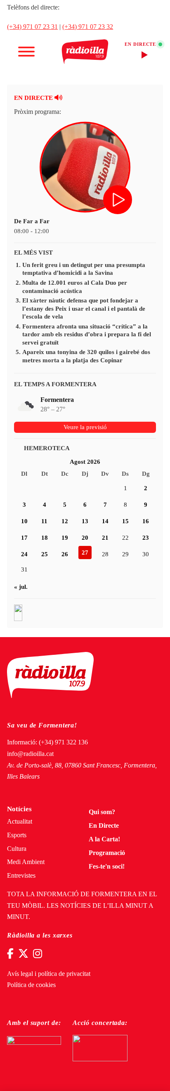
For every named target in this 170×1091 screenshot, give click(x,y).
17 (24, 537)
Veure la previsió (85, 427)
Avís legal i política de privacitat (48, 974)
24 (24, 554)
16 (145, 521)
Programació (107, 853)
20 (85, 537)
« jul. (21, 586)
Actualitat (19, 821)
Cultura (16, 848)
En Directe (104, 825)
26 (64, 554)
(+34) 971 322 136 (63, 742)
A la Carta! (104, 839)
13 (85, 521)
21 (105, 537)
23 (145, 537)
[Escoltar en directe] (118, 200)
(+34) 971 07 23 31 (32, 27)
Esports (16, 835)
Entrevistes (21, 875)
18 (44, 537)
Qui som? (102, 812)
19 (64, 537)
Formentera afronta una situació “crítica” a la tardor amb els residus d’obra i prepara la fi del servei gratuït (86, 334)
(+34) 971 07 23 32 (87, 27)
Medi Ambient (26, 862)
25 (44, 554)
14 (105, 521)
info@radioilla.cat (30, 754)
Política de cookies (31, 985)
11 (44, 521)
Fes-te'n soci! (107, 866)
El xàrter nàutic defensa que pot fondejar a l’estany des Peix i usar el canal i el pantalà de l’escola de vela (83, 308)
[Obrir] (26, 52)
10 (24, 521)
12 (64, 521)
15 (125, 521)
